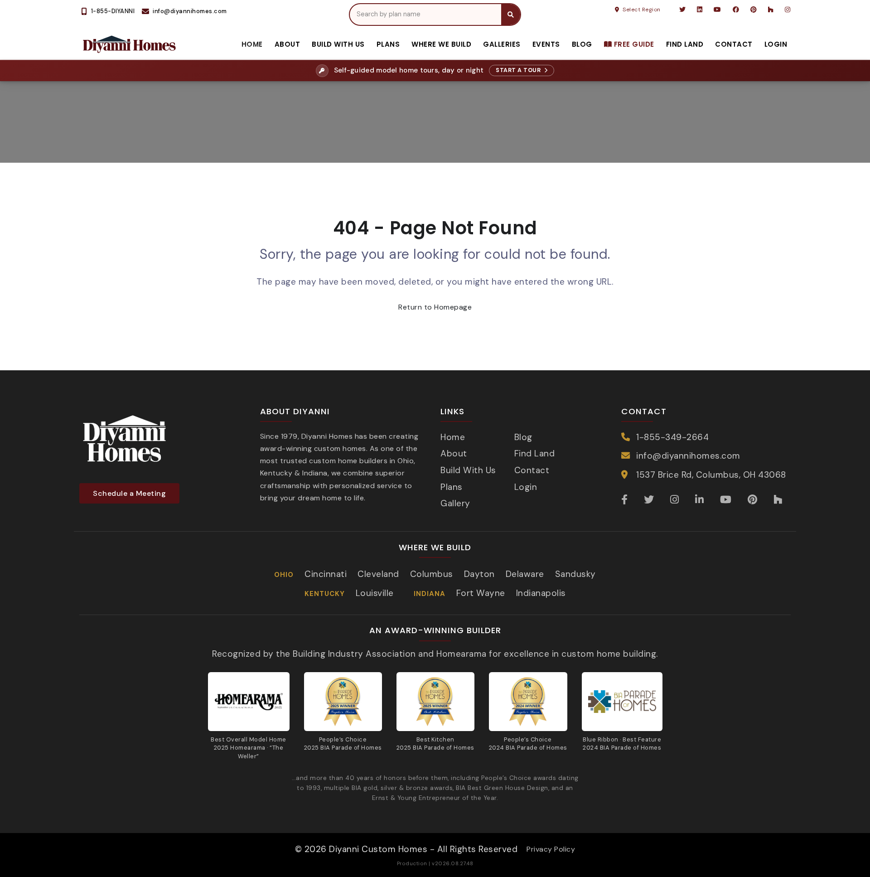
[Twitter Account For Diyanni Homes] (682, 9)
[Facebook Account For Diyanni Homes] (736, 9)
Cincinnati (325, 574)
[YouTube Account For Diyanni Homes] (717, 9)
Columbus (431, 574)
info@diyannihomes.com (688, 455)
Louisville (375, 593)
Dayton (479, 574)
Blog (582, 44)
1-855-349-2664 (672, 437)
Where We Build (441, 44)
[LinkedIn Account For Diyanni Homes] (700, 9)
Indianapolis (541, 593)
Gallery (455, 503)
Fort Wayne (480, 593)
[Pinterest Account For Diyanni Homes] (754, 9)
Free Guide (633, 44)
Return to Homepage (435, 307)
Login (776, 44)
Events (546, 44)
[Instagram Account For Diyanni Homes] (787, 9)
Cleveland (378, 574)
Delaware (525, 574)
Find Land (685, 44)
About (287, 44)
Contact (734, 44)
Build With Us (338, 44)
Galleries (502, 44)
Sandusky (575, 574)
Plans (388, 44)
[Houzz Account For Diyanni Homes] (771, 9)
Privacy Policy (551, 849)
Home (252, 44)
